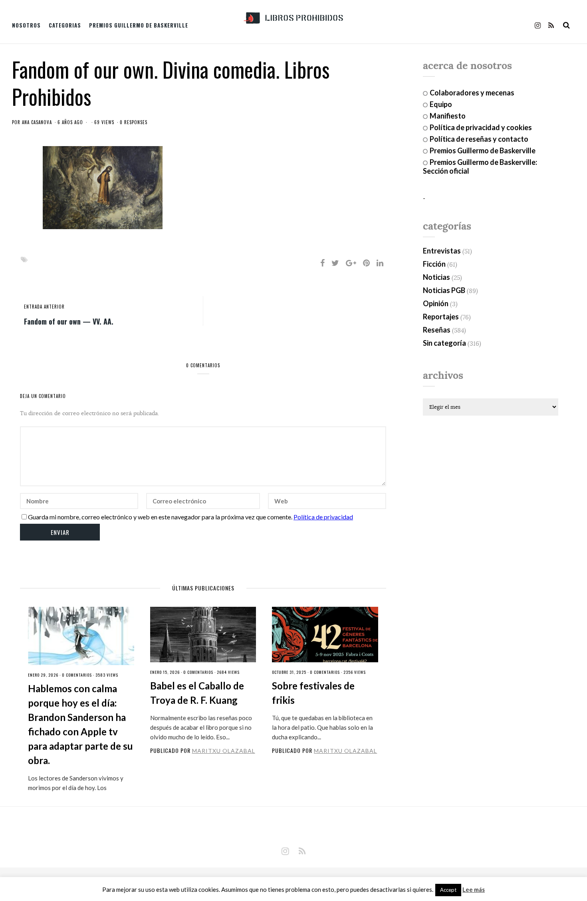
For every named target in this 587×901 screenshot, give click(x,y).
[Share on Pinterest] (366, 262)
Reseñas (436, 329)
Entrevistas (442, 250)
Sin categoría (444, 343)
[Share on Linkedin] (380, 262)
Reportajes (441, 316)
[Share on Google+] (351, 262)
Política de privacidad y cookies (481, 127)
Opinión (435, 303)
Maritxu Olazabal (223, 750)
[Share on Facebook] (322, 262)
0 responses (133, 122)
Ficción (434, 263)
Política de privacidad (323, 517)
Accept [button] (448, 890)
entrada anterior (44, 306)
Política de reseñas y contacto (479, 139)
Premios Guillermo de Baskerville (138, 25)
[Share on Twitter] (335, 262)
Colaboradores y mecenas (472, 92)
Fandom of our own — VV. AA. (68, 321)
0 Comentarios (77, 675)
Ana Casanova (37, 122)
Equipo (441, 104)
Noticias (436, 277)
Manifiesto (448, 115)
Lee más (473, 890)
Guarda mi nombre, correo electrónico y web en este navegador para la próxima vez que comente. (160, 517)
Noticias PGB (444, 290)
